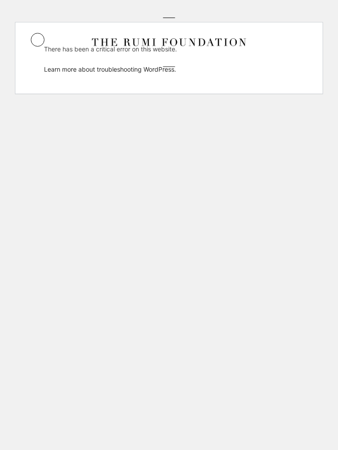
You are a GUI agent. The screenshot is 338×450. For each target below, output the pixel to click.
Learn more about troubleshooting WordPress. (110, 69)
